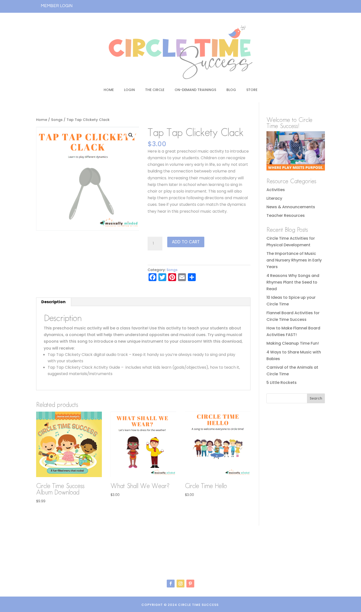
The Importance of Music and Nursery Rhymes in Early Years (294, 260)
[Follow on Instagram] (180, 583)
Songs (57, 119)
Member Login (56, 6)
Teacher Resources (285, 215)
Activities (275, 190)
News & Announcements (290, 207)
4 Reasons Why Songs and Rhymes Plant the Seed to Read (292, 282)
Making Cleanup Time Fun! (292, 343)
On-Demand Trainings (195, 89)
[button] (130, 135)
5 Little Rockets (281, 382)
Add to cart (186, 242)
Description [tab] (53, 302)
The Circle (154, 89)
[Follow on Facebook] (171, 583)
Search (316, 398)
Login (129, 89)
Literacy (274, 198)
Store (251, 89)
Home (109, 89)
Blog (231, 89)
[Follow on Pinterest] (190, 583)
